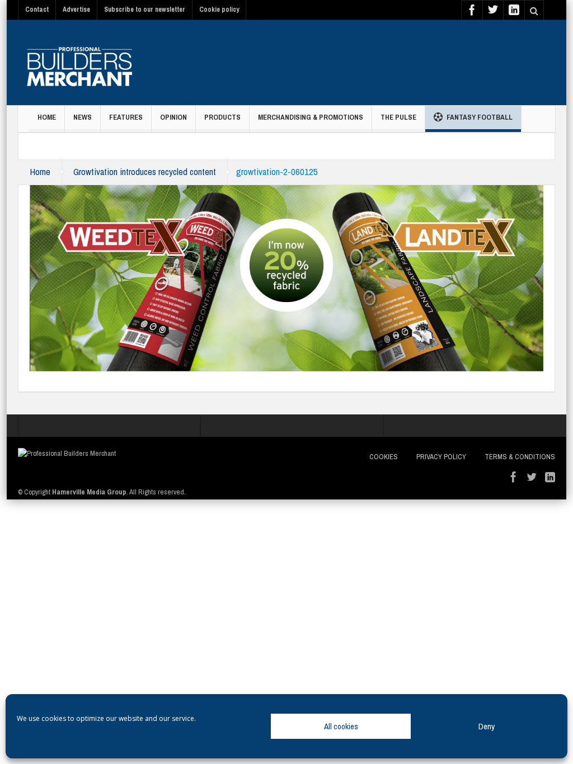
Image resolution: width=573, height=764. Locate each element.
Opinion (173, 117)
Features (126, 117)
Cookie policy (219, 9)
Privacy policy (441, 456)
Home (46, 117)
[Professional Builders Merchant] (79, 62)
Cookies (383, 456)
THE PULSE (398, 117)
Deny (486, 726)
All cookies (341, 726)
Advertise (76, 9)
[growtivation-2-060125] (286, 277)
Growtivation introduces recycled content (144, 171)
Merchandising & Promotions (310, 117)
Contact (37, 9)
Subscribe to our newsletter (144, 9)
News (82, 117)
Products (222, 117)
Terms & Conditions (520, 456)
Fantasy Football (480, 117)
